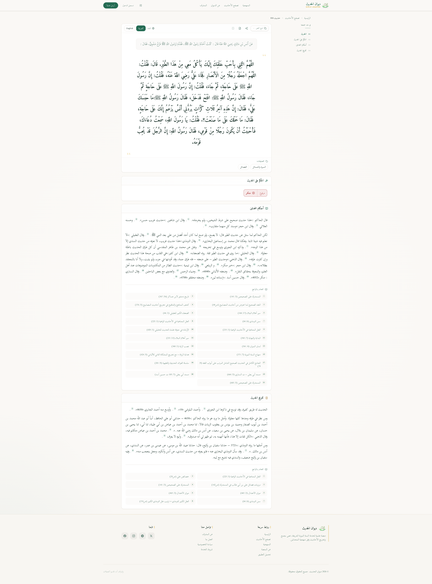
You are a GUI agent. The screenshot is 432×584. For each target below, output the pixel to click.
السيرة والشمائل (259, 166)
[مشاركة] (246, 28)
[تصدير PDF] (239, 28)
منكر (248, 193)
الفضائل (243, 166)
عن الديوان (215, 5)
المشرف (203, 5)
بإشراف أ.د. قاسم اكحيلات (113, 571)
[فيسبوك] (125, 536)
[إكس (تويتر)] (151, 536)
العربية (140, 28)
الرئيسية (307, 18)
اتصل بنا (209, 539)
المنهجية (246, 5)
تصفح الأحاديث (231, 5)
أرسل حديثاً (111, 5)
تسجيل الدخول (128, 5)
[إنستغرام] (133, 536)
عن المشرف (207, 534)
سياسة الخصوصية (205, 544)
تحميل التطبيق (264, 554)
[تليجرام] (142, 536)
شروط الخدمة (207, 549)
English (129, 28)
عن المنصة (266, 549)
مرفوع (262, 193)
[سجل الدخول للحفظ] (233, 28)
